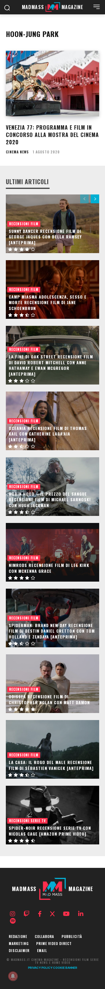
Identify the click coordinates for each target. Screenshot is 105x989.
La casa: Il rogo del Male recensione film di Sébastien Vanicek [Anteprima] (51, 765)
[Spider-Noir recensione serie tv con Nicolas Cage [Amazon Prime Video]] (52, 815)
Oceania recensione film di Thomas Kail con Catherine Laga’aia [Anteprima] (48, 434)
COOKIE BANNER (65, 967)
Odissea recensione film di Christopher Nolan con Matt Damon (49, 699)
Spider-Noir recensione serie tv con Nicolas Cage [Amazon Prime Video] (50, 831)
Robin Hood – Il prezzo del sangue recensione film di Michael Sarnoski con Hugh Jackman (50, 499)
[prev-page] (84, 198)
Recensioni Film (23, 223)
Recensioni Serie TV (27, 820)
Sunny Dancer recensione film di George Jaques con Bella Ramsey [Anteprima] (45, 236)
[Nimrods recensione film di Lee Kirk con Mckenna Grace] (52, 552)
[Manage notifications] (13, 976)
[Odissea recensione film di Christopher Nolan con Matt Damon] (52, 683)
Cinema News (17, 152)
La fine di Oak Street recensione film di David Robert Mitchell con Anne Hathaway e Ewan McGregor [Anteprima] (51, 365)
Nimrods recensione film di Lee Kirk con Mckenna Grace (49, 568)
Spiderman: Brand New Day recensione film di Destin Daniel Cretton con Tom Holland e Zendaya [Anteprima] (52, 631)
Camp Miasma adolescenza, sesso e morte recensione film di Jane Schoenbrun (48, 302)
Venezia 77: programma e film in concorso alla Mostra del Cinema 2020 (52, 134)
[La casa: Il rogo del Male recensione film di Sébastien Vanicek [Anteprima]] (52, 749)
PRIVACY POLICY (40, 967)
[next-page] (95, 198)
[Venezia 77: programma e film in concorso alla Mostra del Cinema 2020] (52, 83)
